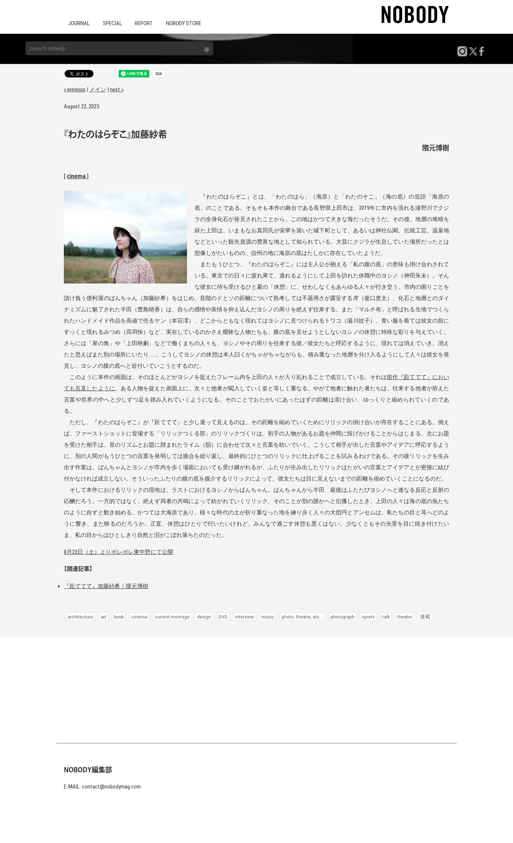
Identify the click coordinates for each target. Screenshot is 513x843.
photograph (342, 617)
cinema (77, 176)
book (119, 617)
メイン (97, 89)
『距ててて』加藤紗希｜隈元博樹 (106, 586)
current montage (172, 617)
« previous (75, 89)
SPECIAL (112, 23)
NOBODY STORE (183, 23)
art (103, 617)
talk (386, 617)
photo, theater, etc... (302, 617)
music (267, 617)
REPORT (144, 23)
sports (368, 617)
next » (117, 89)
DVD (223, 617)
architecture (80, 617)
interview (244, 617)
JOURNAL (79, 23)
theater (404, 617)
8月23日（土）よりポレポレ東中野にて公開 (118, 552)
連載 (425, 617)
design (204, 617)
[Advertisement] (256, 690)
